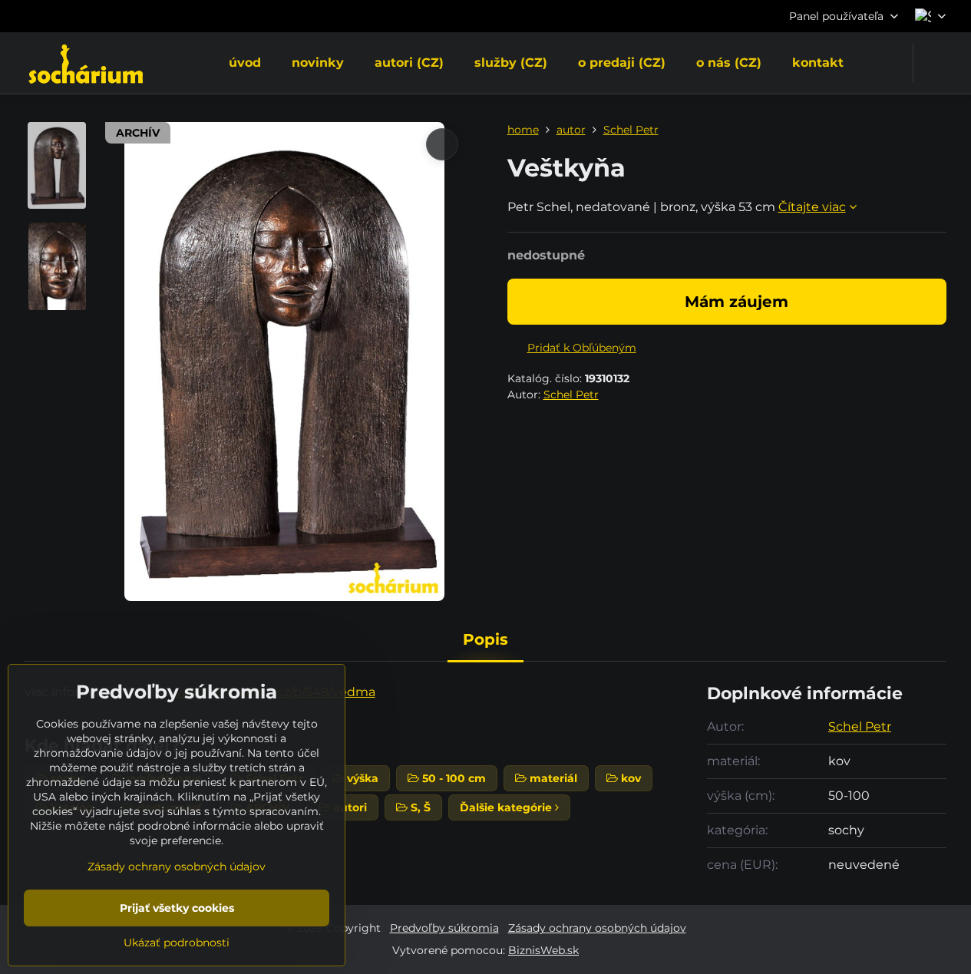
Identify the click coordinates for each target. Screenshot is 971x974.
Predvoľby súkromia (444, 928)
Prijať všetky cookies (177, 908)
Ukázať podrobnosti (177, 942)
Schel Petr (571, 394)
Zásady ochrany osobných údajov (597, 928)
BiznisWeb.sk (543, 950)
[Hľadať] (934, 63)
